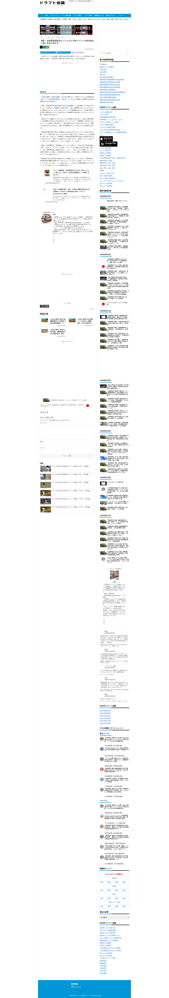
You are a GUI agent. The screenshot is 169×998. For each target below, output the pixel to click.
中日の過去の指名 (118, 786)
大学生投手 (103, 965)
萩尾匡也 (56, 105)
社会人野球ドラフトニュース (49, 52)
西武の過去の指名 (118, 813)
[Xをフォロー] (54, 237)
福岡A (101, 100)
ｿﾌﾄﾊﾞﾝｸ (74, 19)
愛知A (106, 89)
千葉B (118, 82)
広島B (106, 94)
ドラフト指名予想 (105, 148)
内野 (116, 882)
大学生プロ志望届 (105, 155)
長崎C (110, 100)
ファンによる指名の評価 (107, 127)
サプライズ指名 (104, 122)
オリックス (97, 19)
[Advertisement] (70, 9)
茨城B (101, 82)
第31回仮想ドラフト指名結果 (109, 940)
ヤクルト (125, 19)
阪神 (112, 19)
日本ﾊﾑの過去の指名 (119, 853)
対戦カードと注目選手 (107, 67)
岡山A (101, 94)
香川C (102, 97)
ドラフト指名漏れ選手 (107, 124)
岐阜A (114, 89)
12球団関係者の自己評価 (107, 117)
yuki (54, 214)
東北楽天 (112, 178)
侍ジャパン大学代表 (106, 186)
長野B (106, 87)
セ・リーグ (111, 119)
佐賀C (106, 100)
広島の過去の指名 (118, 776)
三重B (110, 89)
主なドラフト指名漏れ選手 (108, 930)
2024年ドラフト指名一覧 (107, 927)
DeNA (108, 19)
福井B (118, 87)
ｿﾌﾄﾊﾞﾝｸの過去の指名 (120, 823)
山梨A (118, 84)
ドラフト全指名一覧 (106, 112)
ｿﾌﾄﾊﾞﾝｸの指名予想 (109, 823)
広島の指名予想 (108, 776)
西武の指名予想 (108, 813)
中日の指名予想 (108, 786)
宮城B (110, 79)
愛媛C (110, 97)
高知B (114, 97)
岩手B (106, 79)
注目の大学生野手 (105, 718)
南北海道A (110, 77)
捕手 (109, 882)
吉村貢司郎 (81, 52)
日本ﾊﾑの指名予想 (109, 853)
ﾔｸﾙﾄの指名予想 (108, 796)
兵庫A (114, 92)
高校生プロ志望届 (105, 153)
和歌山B (123, 92)
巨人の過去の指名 (118, 745)
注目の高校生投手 (105, 710)
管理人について (76, 986)
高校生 (119, 158)
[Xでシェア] (41, 47)
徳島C (106, 97)
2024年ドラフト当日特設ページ (110, 935)
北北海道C (103, 77)
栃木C (106, 82)
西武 (69, 19)
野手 (113, 163)
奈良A (118, 92)
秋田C (114, 79)
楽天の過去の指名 (118, 833)
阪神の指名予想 (108, 766)
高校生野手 (103, 963)
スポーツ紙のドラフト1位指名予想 (111, 938)
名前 (41, 441)
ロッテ (85, 19)
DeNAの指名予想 (109, 755)
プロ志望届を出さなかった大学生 (110, 950)
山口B (118, 94)
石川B (114, 87)
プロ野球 (64, 19)
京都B (106, 92)
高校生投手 (103, 960)
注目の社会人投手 (105, 720)
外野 (124, 882)
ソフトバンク (119, 181)
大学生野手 (103, 968)
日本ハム (90, 19)
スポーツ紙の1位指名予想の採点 (110, 129)
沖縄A (111, 102)
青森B (101, 79)
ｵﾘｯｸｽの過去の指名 (118, 863)
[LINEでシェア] (47, 47)
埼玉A (114, 82)
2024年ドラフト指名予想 (107, 932)
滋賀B (101, 92)
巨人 (103, 19)
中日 (120, 19)
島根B (114, 94)
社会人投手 (103, 970)
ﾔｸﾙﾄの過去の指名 (118, 796)
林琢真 (68, 105)
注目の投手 (103, 69)
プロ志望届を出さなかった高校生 (110, 948)
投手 (109, 163)
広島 (116, 19)
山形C (118, 79)
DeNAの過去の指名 (119, 755)
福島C (122, 79)
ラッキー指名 (114, 122)
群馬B (110, 82)
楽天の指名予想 (108, 833)
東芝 (74, 52)
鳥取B (110, 94)
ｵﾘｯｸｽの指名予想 (109, 863)
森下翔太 (65, 97)
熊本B (114, 100)
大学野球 (50, 19)
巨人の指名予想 (108, 745)
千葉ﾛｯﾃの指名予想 (109, 843)
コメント (43, 422)
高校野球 (43, 19)
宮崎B (101, 102)
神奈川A (113, 84)
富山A (110, 87)
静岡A (101, 89)
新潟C (102, 87)
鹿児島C (106, 102)
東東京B (102, 84)
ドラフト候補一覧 (105, 150)
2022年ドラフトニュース (64, 52)
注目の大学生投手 (105, 715)
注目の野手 (103, 72)
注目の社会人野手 (105, 723)
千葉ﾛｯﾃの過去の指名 (120, 843)
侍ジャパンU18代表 (106, 183)
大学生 (123, 158)
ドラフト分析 (104, 114)
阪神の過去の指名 (118, 766)
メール (42, 448)
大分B (118, 100)
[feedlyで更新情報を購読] (54, 240)
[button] (127, 53)
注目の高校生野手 (105, 713)
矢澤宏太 (44, 97)
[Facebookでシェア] (44, 47)
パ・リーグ (119, 119)
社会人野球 (57, 19)
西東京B (107, 84)
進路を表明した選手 (106, 160)
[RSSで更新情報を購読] (54, 242)
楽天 (80, 19)
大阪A (110, 92)
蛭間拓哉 (54, 97)
